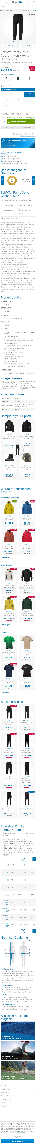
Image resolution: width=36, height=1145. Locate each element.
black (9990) (10, 74)
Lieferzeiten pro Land (27, 136)
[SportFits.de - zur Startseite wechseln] (18, 2)
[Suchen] (32, 6)
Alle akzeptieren (18, 1141)
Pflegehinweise (8, 205)
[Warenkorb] (34, 2)
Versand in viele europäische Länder (13, 153)
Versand (3, 1102)
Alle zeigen (6, 557)
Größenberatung (10, 89)
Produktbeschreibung (10, 200)
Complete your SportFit (25, 211)
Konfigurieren (18, 1137)
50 (9, 86)
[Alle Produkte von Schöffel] (32, 16)
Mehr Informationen (20, 1133)
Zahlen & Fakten (26, 200)
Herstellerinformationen (11, 218)
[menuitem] (28, 2)
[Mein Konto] (6, 2)
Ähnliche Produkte (26, 45)
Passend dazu (9, 45)
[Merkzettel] (29, 2)
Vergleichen (10, 127)
